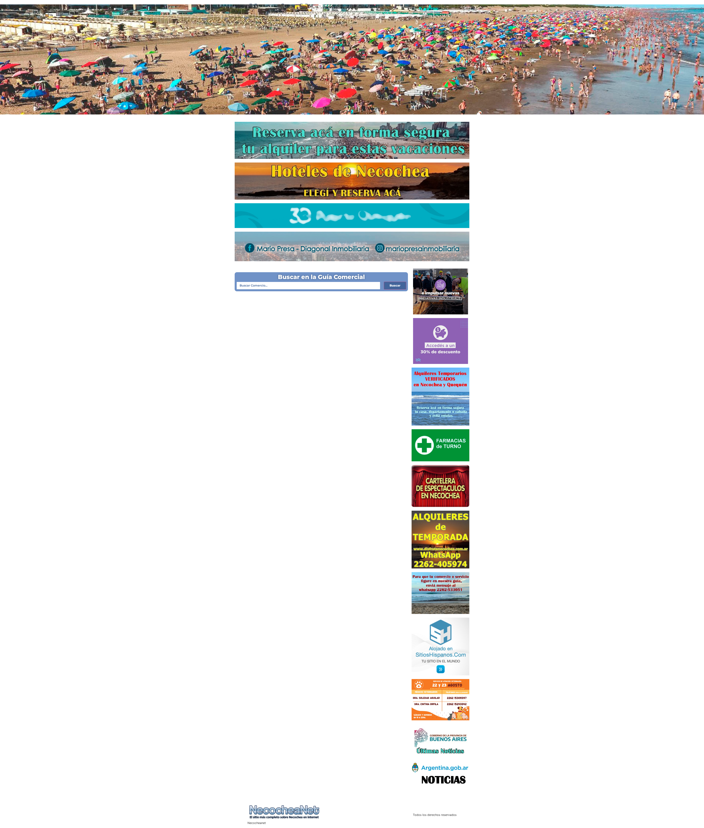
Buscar (395, 285)
